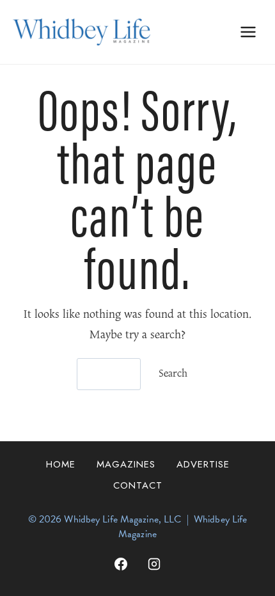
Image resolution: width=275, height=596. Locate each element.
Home (60, 464)
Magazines (126, 464)
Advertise (203, 464)
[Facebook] (121, 564)
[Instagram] (154, 564)
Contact (137, 485)
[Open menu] (247, 31)
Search (173, 374)
